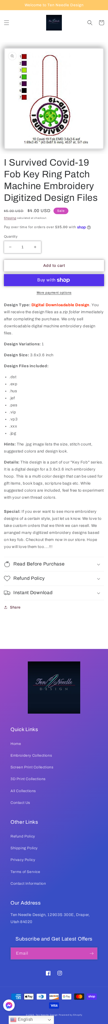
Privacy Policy (22, 860)
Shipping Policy (24, 848)
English (25, 1019)
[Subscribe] (91, 953)
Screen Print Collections (31, 767)
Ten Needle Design (47, 1015)
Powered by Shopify (70, 1015)
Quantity (11, 236)
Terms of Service (25, 872)
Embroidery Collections (31, 755)
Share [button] (15, 607)
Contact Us (20, 803)
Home (15, 744)
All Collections (23, 791)
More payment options (54, 292)
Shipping (10, 217)
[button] (6, 22)
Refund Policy (22, 836)
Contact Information (28, 884)
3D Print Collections (28, 779)
